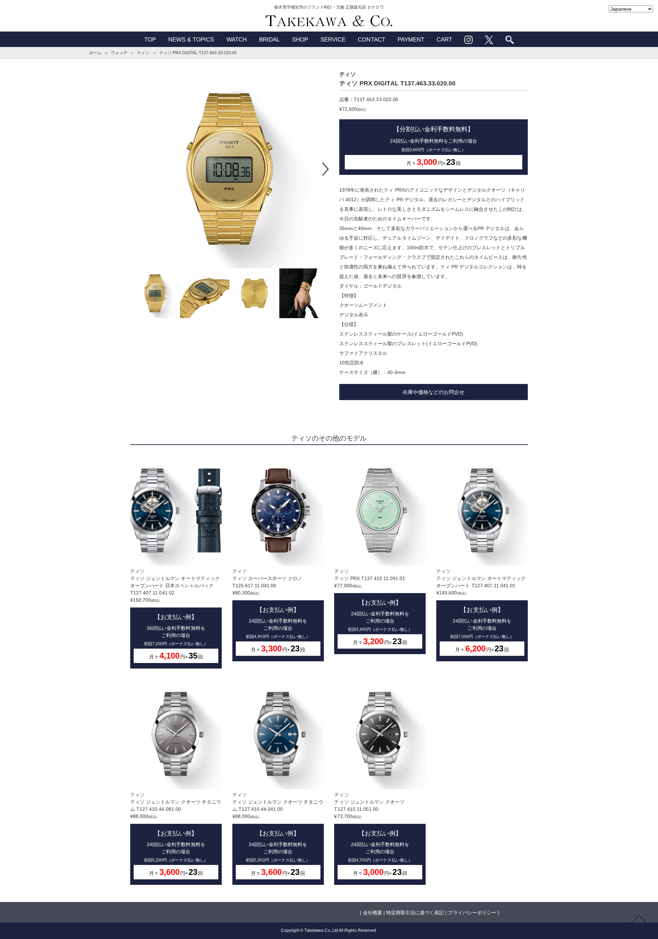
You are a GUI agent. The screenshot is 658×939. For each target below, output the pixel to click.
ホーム (95, 52)
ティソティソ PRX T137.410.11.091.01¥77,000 (373, 607)
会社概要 (372, 912)
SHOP (300, 39)
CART (444, 39)
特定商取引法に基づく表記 (415, 912)
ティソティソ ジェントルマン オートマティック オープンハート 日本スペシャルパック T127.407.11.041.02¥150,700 (175, 614)
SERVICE (332, 39)
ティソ (143, 52)
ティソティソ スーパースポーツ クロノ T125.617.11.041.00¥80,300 (271, 610)
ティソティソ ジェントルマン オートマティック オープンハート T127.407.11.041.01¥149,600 (481, 610)
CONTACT (371, 39)
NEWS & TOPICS (191, 39)
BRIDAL (269, 39)
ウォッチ (119, 52)
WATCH (237, 39)
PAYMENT (411, 39)
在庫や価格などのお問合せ (433, 392)
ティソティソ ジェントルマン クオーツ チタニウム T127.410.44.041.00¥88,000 (277, 834)
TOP (150, 39)
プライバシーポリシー (472, 912)
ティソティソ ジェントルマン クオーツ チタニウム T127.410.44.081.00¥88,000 (175, 834)
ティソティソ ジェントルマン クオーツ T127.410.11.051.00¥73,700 (373, 834)
